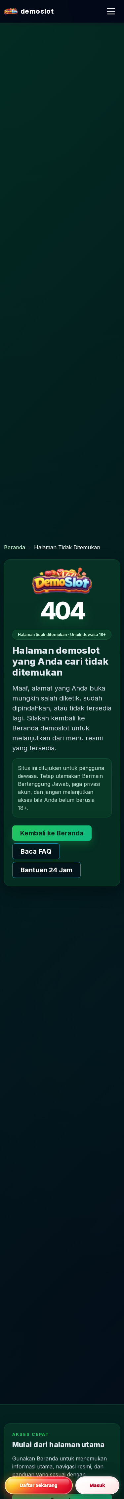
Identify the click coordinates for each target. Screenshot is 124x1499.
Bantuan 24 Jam (46, 870)
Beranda (14, 547)
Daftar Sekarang (39, 1485)
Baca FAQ (36, 851)
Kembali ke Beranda (52, 833)
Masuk (97, 1485)
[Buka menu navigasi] (111, 11)
